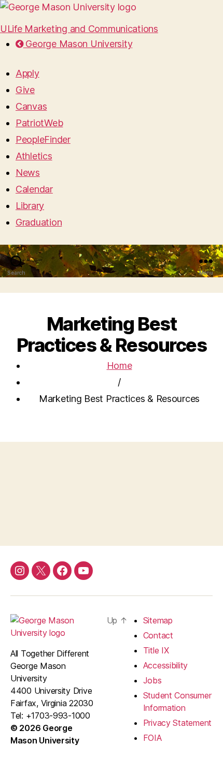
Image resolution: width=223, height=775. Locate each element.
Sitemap (158, 620)
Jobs (152, 680)
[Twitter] (41, 570)
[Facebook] (62, 570)
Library (30, 205)
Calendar (34, 189)
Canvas (31, 106)
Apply (27, 73)
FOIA (152, 738)
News (28, 172)
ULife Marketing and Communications (79, 28)
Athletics (34, 156)
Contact (158, 635)
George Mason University (77, 43)
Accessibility (165, 665)
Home (119, 365)
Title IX (156, 650)
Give (25, 89)
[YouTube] (83, 570)
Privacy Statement (177, 723)
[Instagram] (19, 570)
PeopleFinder (43, 139)
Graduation (39, 222)
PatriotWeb (39, 122)
